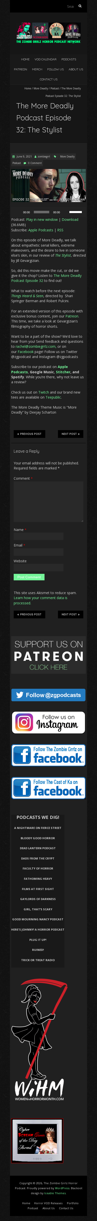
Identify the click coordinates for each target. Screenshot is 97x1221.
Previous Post (31, 434)
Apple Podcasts (40, 230)
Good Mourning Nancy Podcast (37, 919)
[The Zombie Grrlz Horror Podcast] (48, 25)
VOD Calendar (45, 59)
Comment (23, 478)
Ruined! (38, 950)
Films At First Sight (38, 889)
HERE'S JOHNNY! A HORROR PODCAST (37, 929)
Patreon (20, 69)
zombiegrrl (44, 156)
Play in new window (42, 219)
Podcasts (68, 59)
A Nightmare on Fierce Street (37, 828)
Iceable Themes (55, 1193)
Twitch (43, 392)
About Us (76, 69)
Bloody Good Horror (38, 838)
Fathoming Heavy (38, 879)
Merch (37, 69)
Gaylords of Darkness (38, 899)
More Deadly (41, 88)
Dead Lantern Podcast (38, 848)
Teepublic (53, 397)
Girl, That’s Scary (38, 909)
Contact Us (48, 79)
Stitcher (63, 372)
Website (20, 561)
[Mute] (65, 212)
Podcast (54, 88)
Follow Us (55, 69)
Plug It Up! (37, 940)
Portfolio (73, 1203)
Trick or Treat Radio (38, 960)
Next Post (69, 434)
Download (70, 219)
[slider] (76, 211)
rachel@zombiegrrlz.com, (36, 346)
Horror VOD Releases (48, 1203)
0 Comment (35, 163)
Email (19, 545)
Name (20, 529)
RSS (60, 230)
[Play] (17, 212)
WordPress (62, 1188)
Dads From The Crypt (37, 858)
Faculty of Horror (38, 868)
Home (25, 59)
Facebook (26, 351)
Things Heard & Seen (27, 295)
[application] (48, 212)
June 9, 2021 (24, 156)
